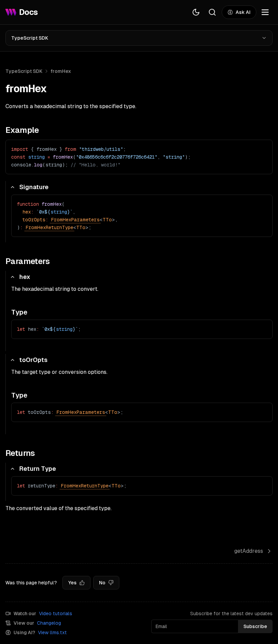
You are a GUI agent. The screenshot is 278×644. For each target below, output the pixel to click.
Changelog (49, 623)
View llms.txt (52, 632)
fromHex (61, 71)
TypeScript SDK (29, 38)
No (102, 582)
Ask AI (243, 12)
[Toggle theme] (196, 12)
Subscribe (255, 626)
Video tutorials (55, 613)
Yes (72, 582)
